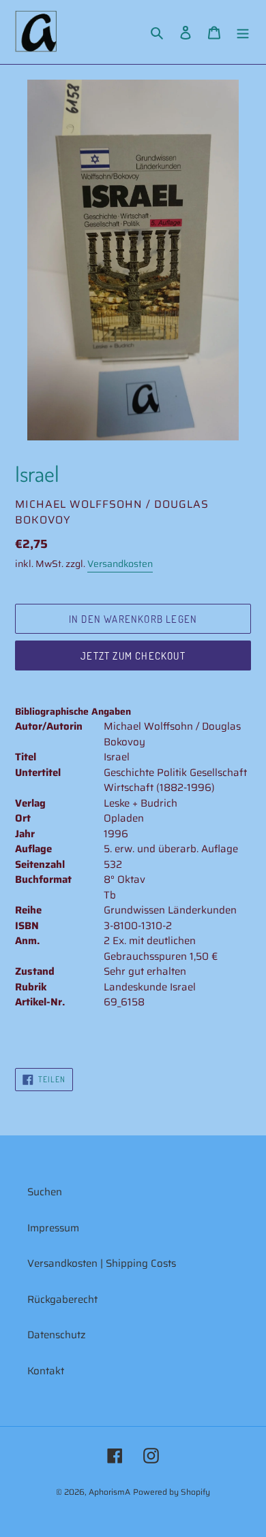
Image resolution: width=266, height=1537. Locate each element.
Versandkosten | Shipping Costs (101, 1263)
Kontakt (45, 1371)
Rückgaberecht (62, 1299)
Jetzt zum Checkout (133, 655)
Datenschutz (56, 1335)
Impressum (53, 1228)
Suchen (44, 1192)
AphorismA (109, 1491)
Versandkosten (120, 563)
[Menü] (242, 32)
